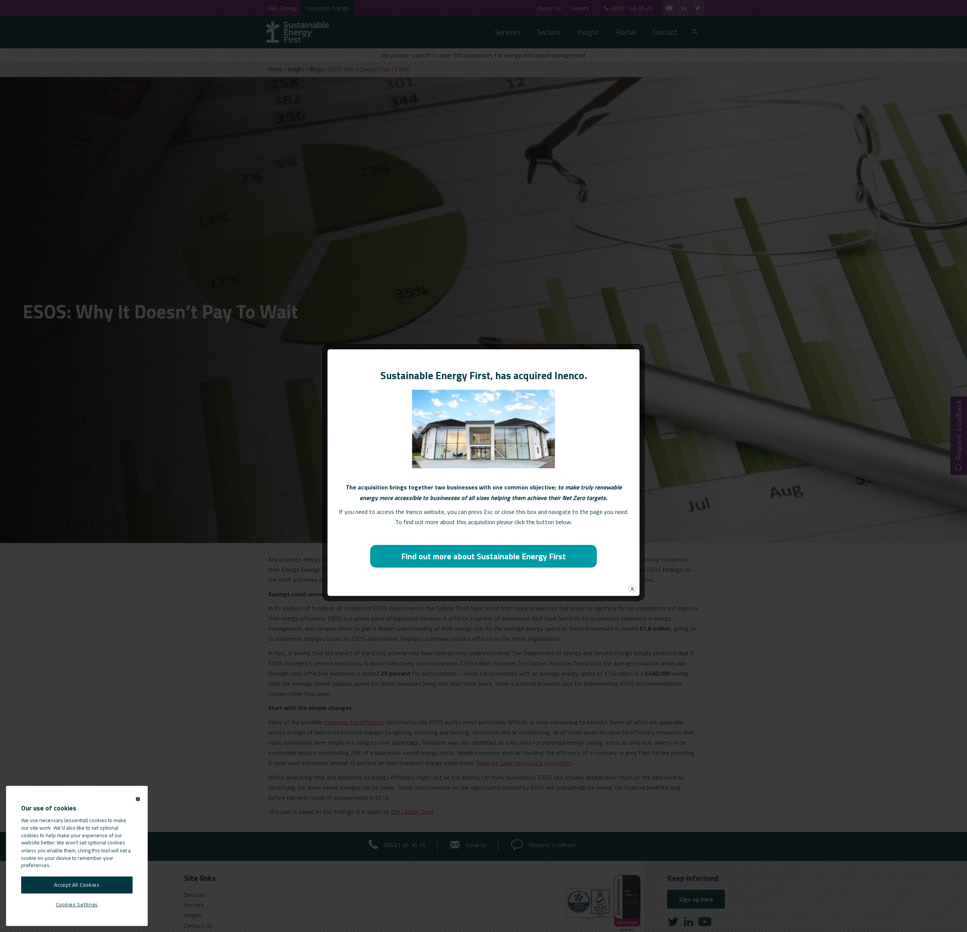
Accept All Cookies (77, 885)
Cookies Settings (77, 904)
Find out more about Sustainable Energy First (483, 556)
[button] (138, 799)
